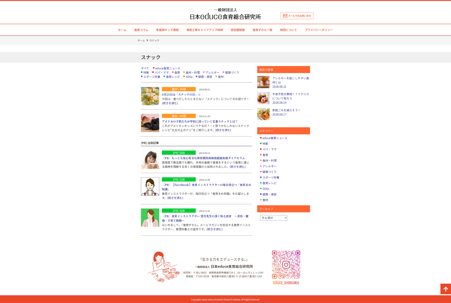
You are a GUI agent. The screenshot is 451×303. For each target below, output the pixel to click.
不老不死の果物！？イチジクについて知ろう (290, 98)
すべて (145, 68)
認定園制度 (238, 30)
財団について (288, 30)
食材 (221, 76)
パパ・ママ (162, 72)
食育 (177, 72)
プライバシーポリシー (319, 30)
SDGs (189, 76)
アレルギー (212, 72)
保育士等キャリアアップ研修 (204, 30)
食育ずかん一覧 (262, 30)
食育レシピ (173, 76)
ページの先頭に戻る (445, 289)
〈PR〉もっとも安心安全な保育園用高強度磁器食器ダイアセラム (203, 158)
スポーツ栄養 (151, 76)
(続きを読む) (170, 103)
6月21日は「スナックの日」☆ (181, 94)
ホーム (122, 30)
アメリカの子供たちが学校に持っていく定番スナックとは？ (200, 121)
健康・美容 (205, 76)
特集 (146, 72)
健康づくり (232, 72)
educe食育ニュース (167, 68)
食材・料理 (193, 72)
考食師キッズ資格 (167, 30)
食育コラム (141, 30)
